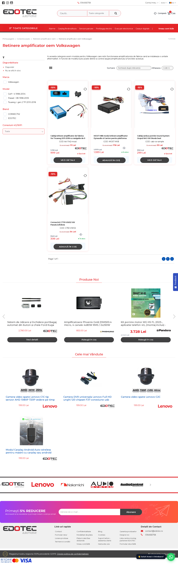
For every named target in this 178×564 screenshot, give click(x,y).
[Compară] (85, 89)
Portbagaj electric (104, 28)
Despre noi (124, 535)
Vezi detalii (68, 160)
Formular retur (61, 535)
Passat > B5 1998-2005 (18, 98)
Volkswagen (13, 82)
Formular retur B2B (128, 544)
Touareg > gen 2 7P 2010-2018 (22, 102)
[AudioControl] (135, 485)
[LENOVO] (45, 485)
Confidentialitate (84, 531)
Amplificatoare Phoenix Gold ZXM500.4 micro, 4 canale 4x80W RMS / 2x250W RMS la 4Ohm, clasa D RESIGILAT (88, 323)
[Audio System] (105, 485)
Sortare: (111, 68)
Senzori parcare (86, 28)
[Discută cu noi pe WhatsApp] (171, 557)
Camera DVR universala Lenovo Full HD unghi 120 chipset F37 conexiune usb (87, 398)
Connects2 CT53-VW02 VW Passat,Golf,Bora (62, 223)
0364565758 (85, 3)
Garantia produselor (128, 531)
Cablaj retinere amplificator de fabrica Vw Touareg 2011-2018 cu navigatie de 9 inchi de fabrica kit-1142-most (67, 137)
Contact (58, 531)
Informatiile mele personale (162, 554)
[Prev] (4, 316)
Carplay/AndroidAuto (67, 28)
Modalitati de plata (85, 535)
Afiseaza (156, 68)
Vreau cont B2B (83, 544)
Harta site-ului (104, 544)
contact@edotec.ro (154, 531)
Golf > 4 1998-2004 (16, 94)
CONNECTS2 (14, 114)
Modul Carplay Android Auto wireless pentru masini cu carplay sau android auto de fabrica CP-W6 (28, 452)
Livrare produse (61, 538)
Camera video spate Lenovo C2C (140, 396)
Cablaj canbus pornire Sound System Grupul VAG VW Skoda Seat (153, 137)
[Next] (173, 316)
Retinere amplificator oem (44, 39)
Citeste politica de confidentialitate (73, 554)
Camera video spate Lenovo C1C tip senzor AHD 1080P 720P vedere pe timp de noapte (30, 399)
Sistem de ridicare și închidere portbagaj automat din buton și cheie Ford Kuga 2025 (32, 323)
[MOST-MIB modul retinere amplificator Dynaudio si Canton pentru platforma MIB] (111, 104)
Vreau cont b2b (166, 28)
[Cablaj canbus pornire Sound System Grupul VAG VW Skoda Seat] (154, 104)
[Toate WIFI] (24, 131)
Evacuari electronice (124, 28)
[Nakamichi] (75, 485)
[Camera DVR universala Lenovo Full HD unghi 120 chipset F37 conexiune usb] (89, 377)
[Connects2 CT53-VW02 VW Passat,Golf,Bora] (67, 191)
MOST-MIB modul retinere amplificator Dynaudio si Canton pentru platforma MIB (111, 137)
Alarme (52, 28)
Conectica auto (23, 39)
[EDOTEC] (16, 485)
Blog (100, 531)
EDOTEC (12, 118)
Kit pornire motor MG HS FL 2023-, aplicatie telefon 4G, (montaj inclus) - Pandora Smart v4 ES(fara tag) (143, 323)
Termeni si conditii (62, 542)
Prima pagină (8, 39)
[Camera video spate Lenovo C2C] (146, 377)
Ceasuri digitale (142, 28)
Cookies (101, 535)
